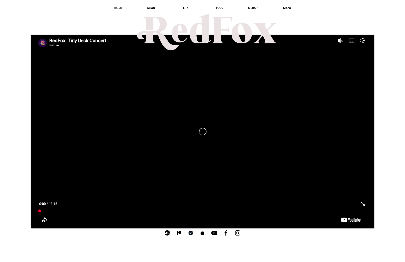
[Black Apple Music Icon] (202, 232)
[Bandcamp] (167, 232)
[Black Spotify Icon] (190, 232)
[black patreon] (179, 232)
